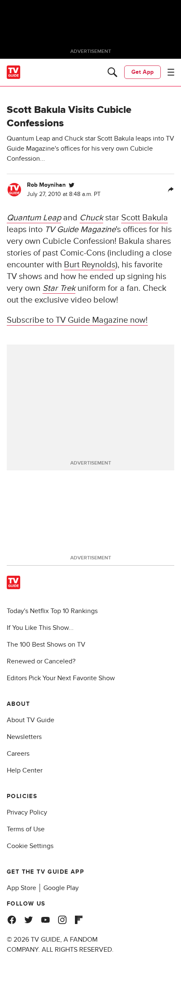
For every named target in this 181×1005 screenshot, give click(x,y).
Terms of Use (26, 829)
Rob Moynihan (46, 184)
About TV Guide (30, 720)
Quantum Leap (34, 218)
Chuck (91, 218)
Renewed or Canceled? (41, 661)
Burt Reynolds (89, 265)
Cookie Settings (30, 846)
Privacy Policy (27, 812)
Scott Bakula (144, 218)
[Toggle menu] (171, 72)
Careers (18, 753)
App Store (21, 888)
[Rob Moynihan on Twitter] (71, 185)
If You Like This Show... (40, 628)
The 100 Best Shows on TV (46, 644)
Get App (142, 72)
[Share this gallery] (171, 189)
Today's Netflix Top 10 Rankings (52, 611)
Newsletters (24, 737)
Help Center (25, 770)
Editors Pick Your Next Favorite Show (61, 678)
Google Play (61, 888)
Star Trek (59, 288)
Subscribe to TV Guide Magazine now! (77, 320)
